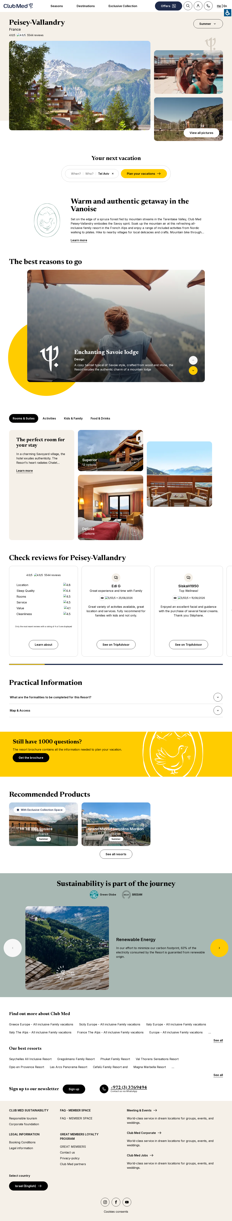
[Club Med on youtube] (127, 1202)
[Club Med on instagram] (105, 1202)
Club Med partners (73, 1164)
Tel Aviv (103, 173)
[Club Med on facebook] (116, 1202)
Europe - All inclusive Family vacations (176, 1032)
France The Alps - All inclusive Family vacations (110, 1032)
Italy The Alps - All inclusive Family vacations (40, 1032)
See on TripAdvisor (116, 644)
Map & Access (20, 711)
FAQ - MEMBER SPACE (76, 1118)
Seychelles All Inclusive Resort (30, 1059)
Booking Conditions (22, 1142)
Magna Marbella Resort (149, 1067)
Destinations (86, 6)
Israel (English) (25, 1186)
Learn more (79, 240)
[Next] (193, 370)
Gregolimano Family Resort (76, 1059)
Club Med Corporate (141, 1133)
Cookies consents (116, 1211)
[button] (79, 85)
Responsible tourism (23, 1118)
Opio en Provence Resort (26, 1067)
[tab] (24, 418)
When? (76, 173)
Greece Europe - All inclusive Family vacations (41, 1024)
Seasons (57, 6)
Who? (89, 173)
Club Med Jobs (137, 1155)
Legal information (21, 1148)
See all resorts (116, 854)
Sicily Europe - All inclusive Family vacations (109, 1024)
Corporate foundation (24, 1124)
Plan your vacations (141, 173)
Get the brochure (31, 757)
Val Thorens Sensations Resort (157, 1059)
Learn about (43, 644)
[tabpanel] (116, 333)
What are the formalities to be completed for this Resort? (50, 698)
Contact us (67, 1152)
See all (218, 1040)
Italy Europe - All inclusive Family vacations (176, 1024)
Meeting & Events (139, 1110)
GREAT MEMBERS (73, 1146)
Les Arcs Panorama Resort (68, 1067)
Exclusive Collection (123, 6)
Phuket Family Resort (115, 1059)
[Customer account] (198, 5)
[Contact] (208, 5)
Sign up (74, 1089)
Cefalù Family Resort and (110, 1067)
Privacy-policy (70, 1158)
